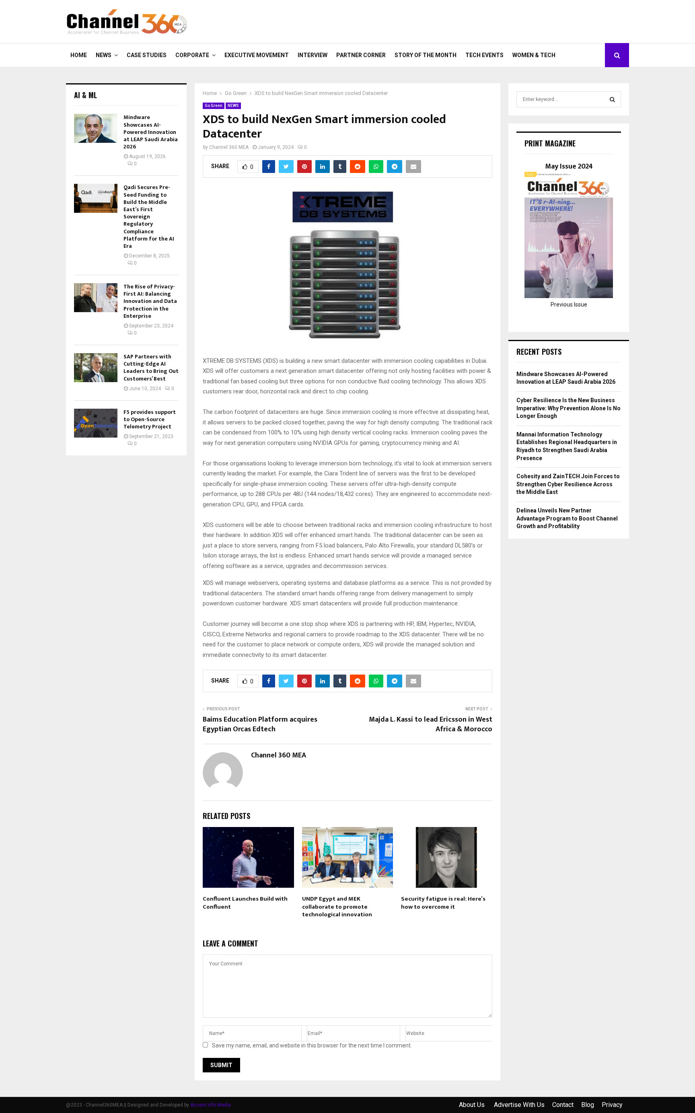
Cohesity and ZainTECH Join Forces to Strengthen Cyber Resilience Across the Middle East (568, 484)
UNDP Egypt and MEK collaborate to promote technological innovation (337, 907)
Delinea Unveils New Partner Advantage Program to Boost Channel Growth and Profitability (567, 518)
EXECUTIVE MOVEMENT (256, 55)
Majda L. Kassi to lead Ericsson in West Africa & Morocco (430, 724)
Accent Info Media (210, 1105)
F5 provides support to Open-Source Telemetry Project (149, 419)
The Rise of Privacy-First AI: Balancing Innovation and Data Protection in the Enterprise (150, 301)
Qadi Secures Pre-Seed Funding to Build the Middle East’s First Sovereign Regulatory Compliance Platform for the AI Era (148, 217)
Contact (563, 1105)
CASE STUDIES (147, 55)
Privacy (612, 1105)
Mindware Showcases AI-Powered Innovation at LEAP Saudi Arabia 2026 (150, 132)
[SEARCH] (612, 99)
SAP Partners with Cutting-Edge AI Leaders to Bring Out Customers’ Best (151, 367)
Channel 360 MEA (229, 147)
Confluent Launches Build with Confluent (245, 903)
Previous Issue (569, 304)
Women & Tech (533, 55)
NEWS (103, 55)
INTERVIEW (312, 55)
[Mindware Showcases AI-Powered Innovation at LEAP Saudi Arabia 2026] (95, 128)
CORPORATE (192, 55)
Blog (587, 1105)
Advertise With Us (519, 1105)
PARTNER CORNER (361, 55)
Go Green (213, 105)
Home (78, 55)
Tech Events (484, 55)
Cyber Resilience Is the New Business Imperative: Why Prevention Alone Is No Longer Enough (568, 408)
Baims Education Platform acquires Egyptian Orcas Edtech (260, 724)
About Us (472, 1105)
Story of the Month (425, 55)
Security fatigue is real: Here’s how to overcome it (443, 903)
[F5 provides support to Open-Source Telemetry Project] (95, 423)
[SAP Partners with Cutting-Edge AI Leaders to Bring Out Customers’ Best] (95, 367)
